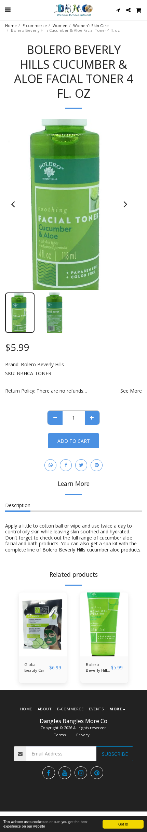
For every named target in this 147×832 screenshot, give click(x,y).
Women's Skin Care (91, 25)
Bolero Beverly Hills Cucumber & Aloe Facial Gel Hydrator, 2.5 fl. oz (98, 667)
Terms (60, 734)
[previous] (14, 204)
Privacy (83, 734)
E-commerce (35, 25)
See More (131, 391)
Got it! (123, 824)
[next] (125, 204)
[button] (7, 10)
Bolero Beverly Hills (42, 364)
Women (60, 25)
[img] (43, 624)
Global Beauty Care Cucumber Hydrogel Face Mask (35, 667)
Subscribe (115, 754)
